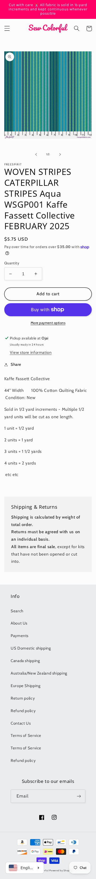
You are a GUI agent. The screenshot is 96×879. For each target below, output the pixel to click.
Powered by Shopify (61, 870)
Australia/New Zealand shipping (39, 673)
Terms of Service (26, 735)
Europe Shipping (25, 685)
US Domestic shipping (31, 648)
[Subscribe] (79, 796)
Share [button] (16, 364)
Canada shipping (25, 660)
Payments (20, 635)
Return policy (23, 698)
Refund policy (23, 710)
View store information (31, 352)
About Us (19, 623)
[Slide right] (60, 154)
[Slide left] (36, 154)
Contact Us (21, 723)
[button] (7, 28)
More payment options (48, 323)
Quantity (11, 263)
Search (17, 611)
